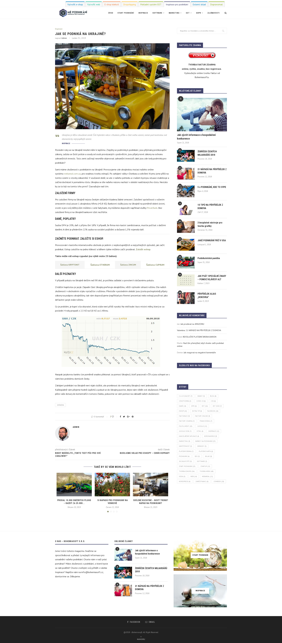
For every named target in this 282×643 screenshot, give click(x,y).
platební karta (206, 451)
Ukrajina (60, 405)
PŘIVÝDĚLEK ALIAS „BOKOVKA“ (207, 295)
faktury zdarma (187, 421)
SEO (197, 456)
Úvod (110, 13)
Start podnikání (126, 13)
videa (182, 476)
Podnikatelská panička (209, 258)
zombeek (219, 481)
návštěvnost (185, 446)
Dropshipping (129, 4)
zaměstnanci (201, 481)
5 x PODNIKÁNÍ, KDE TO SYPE (212, 187)
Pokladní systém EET (150, 4)
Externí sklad (199, 4)
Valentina (181, 330)
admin (64, 38)
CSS (213, 401)
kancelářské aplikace (189, 436)
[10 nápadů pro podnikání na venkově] (112, 484)
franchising (206, 421)
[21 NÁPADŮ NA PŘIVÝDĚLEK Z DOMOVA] (186, 173)
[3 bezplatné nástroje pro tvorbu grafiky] (186, 227)
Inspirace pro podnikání (177, 4)
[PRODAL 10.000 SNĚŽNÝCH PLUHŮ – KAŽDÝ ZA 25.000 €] (74, 484)
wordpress (184, 481)
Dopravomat (216, 4)
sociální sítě (185, 461)
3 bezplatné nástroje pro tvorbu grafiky (210, 224)
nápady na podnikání (205, 441)
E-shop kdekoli (111, 4)
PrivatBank (152, 207)
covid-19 (201, 401)
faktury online (202, 416)
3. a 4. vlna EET (185, 396)
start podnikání (187, 466)
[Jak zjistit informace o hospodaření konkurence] (202, 114)
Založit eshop (143, 249)
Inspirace (143, 13)
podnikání (184, 456)
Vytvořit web (93, 4)
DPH (194, 406)
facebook (212, 411)
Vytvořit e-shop (75, 4)
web (193, 476)
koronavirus (210, 436)
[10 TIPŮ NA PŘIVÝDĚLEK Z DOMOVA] (186, 209)
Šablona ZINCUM (128, 264)
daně (182, 406)
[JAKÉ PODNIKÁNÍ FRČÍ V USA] (186, 245)
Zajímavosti (213, 13)
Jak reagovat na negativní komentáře (200, 352)
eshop (183, 411)
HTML (200, 431)
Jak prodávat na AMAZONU (192, 324)
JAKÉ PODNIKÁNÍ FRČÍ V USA (212, 240)
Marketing (174, 13)
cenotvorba (185, 401)
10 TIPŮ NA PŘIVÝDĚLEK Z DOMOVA (210, 206)
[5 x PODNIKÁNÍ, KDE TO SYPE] (186, 191)
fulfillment (185, 426)
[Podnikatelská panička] (186, 262)
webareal (207, 476)
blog (213, 396)
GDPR (198, 13)
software (202, 461)
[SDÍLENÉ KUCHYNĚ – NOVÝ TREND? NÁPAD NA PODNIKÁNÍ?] (150, 484)
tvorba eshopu (186, 471)
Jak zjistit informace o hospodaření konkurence (196, 136)
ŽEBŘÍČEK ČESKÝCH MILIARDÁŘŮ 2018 (207, 153)
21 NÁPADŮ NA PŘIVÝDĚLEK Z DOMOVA (212, 171)
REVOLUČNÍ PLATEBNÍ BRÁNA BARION (199, 336)
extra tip (197, 411)
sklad (208, 456)
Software (157, 13)
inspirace (213, 431)
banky (201, 396)
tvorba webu (206, 471)
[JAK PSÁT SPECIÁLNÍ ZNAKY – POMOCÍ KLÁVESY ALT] (186, 280)
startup (205, 466)
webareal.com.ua (72, 173)
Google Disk (185, 431)
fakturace (184, 416)
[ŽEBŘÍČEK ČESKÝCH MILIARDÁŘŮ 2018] (186, 156)
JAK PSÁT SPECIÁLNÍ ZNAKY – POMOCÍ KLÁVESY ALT (212, 278)
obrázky (202, 446)
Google (202, 426)
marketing (184, 441)
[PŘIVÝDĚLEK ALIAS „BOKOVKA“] (186, 298)
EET (188, 13)
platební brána (186, 451)
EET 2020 (217, 406)
